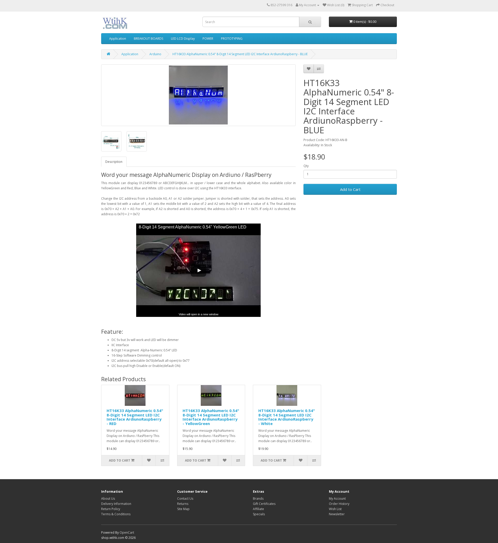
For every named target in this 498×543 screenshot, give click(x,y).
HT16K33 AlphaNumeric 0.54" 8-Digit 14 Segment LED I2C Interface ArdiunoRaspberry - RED (135, 417)
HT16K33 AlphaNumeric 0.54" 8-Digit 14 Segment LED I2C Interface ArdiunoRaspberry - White (286, 417)
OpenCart (127, 532)
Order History (339, 504)
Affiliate (258, 509)
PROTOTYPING (232, 38)
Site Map (183, 509)
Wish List (335, 509)
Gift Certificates (264, 504)
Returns (182, 504)
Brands (258, 498)
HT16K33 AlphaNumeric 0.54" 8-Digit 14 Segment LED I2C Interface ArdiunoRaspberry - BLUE (240, 54)
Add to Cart (350, 189)
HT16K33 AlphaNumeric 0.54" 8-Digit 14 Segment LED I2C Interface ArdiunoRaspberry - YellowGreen (211, 417)
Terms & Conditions (115, 514)
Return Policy (110, 509)
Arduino (155, 54)
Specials (259, 514)
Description (113, 161)
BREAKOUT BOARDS (148, 38)
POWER (208, 38)
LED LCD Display (183, 38)
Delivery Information (116, 504)
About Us (108, 498)
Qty (306, 166)
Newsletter (337, 514)
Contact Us (185, 498)
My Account (337, 498)
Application (117, 38)
